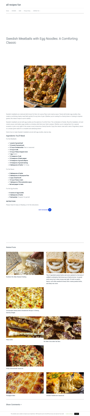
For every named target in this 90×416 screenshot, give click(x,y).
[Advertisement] (45, 27)
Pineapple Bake (10, 395)
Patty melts (9, 339)
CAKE (20, 10)
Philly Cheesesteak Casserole (14, 368)
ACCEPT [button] (76, 413)
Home (7, 10)
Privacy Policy (27, 10)
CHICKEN (14, 10)
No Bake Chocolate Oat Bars (52, 341)
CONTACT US (36, 10)
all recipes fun (13, 5)
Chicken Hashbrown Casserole (55, 395)
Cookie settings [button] (69, 413)
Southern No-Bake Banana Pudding (16, 277)
